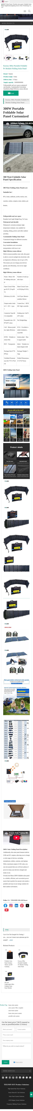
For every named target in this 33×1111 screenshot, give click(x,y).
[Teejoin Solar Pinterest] (22, 905)
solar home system (13, 1010)
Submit (5, 1062)
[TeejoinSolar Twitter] (27, 905)
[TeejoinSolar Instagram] (11, 905)
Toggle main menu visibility (25, 11)
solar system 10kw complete (16, 1008)
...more (11, 940)
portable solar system (14, 1016)
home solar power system (15, 1013)
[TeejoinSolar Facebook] (5, 905)
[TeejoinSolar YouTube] (6, 910)
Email (11, 92)
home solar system (13, 1005)
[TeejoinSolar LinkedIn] (16, 905)
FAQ (6, 930)
